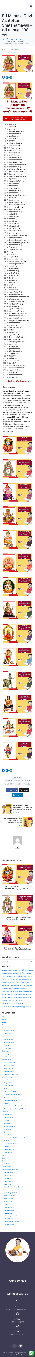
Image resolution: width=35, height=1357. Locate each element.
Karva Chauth (8, 1135)
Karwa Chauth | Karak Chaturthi (14, 1187)
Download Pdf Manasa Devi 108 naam (17, 780)
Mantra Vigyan (6, 1080)
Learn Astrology (7, 1077)
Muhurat (4, 1088)
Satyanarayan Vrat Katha (12, 1216)
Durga (7, 52)
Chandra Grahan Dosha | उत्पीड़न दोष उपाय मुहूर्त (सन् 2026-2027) (17, 979)
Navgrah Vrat (8, 1201)
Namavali (12, 52)
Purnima (6, 1146)
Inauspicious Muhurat (10, 1100)
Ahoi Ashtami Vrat (9, 1172)
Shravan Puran (8, 1219)
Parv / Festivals (7, 1114)
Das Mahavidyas (10, 1143)
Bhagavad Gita (8, 1039)
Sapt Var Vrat (8, 1213)
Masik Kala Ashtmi (9, 1195)
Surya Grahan (8, 1033)
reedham (17, 848)
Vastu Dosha (6, 1164)
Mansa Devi (27, 784)
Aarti (3, 1016)
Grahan (4, 1028)
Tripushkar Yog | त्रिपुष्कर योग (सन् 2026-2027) (16, 988)
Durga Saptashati (9, 1042)
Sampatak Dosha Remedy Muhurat (15, 1106)
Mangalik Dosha (9, 1071)
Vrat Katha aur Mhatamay (10, 1169)
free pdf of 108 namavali (12, 784)
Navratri (6, 1140)
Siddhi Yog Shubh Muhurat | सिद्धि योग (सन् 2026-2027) (17, 994)
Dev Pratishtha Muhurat (12, 1094)
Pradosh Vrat (8, 1204)
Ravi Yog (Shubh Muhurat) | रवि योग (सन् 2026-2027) (17, 973)
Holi (5, 1132)
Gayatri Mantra (8, 1085)
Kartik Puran (7, 1184)
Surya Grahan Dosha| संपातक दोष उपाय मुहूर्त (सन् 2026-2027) (17, 982)
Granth (4, 1036)
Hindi (7, 1045)
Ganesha (4, 1025)
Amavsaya (7, 1120)
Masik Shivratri (8, 1198)
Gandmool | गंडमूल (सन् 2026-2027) (12, 1003)
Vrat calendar (6, 1166)
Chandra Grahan (9, 1031)
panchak (6, 1103)
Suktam (4, 1161)
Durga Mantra (8, 1083)
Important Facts (7, 1057)
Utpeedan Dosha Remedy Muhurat (15, 1109)
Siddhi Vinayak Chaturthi (11, 1222)
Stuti (3, 1158)
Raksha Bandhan (9, 1149)
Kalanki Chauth (8, 1181)
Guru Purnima (8, 1129)
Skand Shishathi (9, 1224)
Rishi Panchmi (8, 1152)
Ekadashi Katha (9, 1178)
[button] (3, 77)
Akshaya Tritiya (8, 1117)
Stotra (4, 1155)
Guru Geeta (5, 1051)
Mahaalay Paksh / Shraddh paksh (14, 1138)
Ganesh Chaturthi (9, 1126)
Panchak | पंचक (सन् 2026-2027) (12, 1000)
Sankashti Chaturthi (10, 1210)
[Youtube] (20, 1346)
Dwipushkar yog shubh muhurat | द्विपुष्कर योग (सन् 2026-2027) (17, 991)
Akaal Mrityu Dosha (10, 1062)
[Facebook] (14, 1346)
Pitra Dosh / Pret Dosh (11, 1074)
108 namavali (17, 777)
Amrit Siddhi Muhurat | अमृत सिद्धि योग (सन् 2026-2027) (17, 976)
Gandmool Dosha (9, 1065)
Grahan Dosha (8, 1068)
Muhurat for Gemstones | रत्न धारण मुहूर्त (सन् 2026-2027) (17, 1006)
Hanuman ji (5, 1054)
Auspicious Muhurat (10, 1091)
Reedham (25, 50)
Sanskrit (8, 1048)
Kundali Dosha (6, 1059)
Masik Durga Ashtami (10, 1193)
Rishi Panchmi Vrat (9, 1207)
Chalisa (4, 1019)
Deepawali (7, 1123)
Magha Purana (8, 1190)
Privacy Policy (20, 1355)
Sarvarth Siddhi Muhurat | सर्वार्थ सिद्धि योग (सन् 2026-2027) (17, 970)
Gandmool (7, 1097)
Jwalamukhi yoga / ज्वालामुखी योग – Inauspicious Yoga (17, 985)
